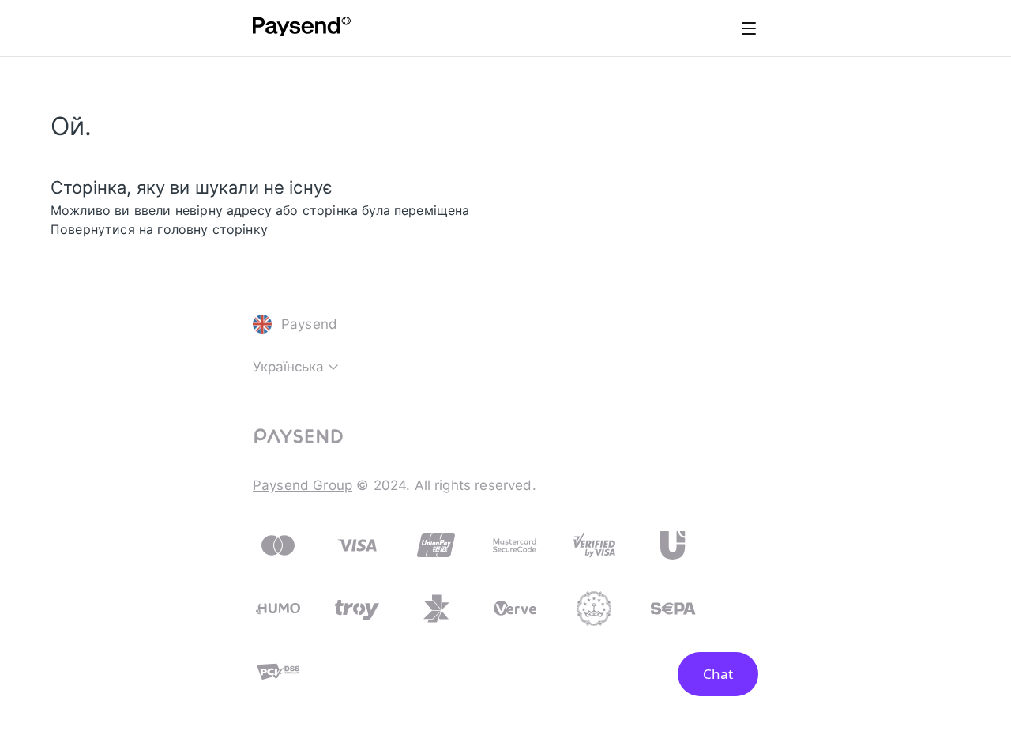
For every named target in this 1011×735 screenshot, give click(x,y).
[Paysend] (302, 28)
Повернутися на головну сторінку (159, 229)
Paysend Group (302, 485)
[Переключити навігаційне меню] (749, 28)
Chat (718, 674)
